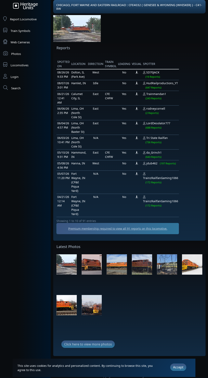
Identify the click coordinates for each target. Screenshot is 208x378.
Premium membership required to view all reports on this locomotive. (117, 229)
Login (14, 77)
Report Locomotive (23, 19)
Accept (178, 367)
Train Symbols (20, 31)
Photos (16, 54)
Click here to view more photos (88, 344)
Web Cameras (20, 42)
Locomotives (19, 65)
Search (16, 88)
